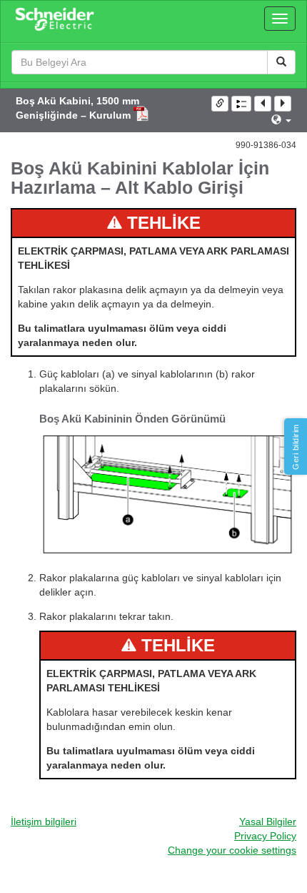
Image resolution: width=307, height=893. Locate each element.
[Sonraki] (282, 104)
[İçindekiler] (241, 104)
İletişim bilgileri (43, 821)
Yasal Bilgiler (267, 821)
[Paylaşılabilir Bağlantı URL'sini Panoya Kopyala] (219, 104)
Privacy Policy (265, 836)
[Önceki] (262, 104)
